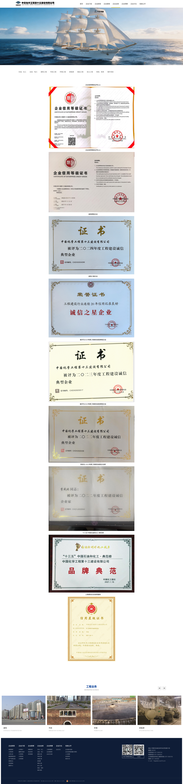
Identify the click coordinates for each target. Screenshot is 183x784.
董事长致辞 (21, 751)
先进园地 (11, 763)
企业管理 (107, 4)
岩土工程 (39, 765)
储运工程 (39, 763)
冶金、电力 (40, 751)
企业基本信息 (68, 749)
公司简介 (21, 749)
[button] (160, 688)
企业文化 (134, 4)
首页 (81, 4)
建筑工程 (39, 754)
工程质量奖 (49, 749)
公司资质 (21, 758)
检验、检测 (40, 767)
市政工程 (39, 756)
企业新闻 (98, 4)
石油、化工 (40, 749)
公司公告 (11, 754)
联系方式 (67, 758)
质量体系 (30, 749)
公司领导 (21, 754)
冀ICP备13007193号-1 (60, 781)
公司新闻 (11, 751)
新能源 (39, 761)
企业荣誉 (125, 4)
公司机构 (21, 756)
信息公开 (143, 4)
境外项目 (39, 770)
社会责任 (67, 756)
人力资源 (67, 754)
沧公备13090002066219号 (47, 781)
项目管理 (30, 754)
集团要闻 (11, 749)
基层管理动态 (12, 756)
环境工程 (39, 758)
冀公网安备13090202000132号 (77, 781)
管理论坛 (11, 761)
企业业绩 (116, 4)
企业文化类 (49, 754)
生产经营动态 (12, 758)
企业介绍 (89, 4)
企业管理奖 (49, 751)
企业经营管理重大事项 (71, 751)
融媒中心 (11, 765)
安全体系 (30, 751)
